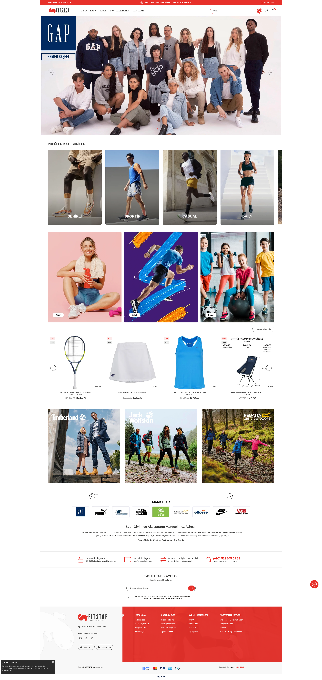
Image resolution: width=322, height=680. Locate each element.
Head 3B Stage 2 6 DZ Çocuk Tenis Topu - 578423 (190, 393)
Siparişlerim (193, 631)
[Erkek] (161, 277)
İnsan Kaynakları (142, 624)
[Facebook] (86, 638)
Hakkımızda (140, 620)
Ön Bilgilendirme (168, 624)
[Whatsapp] (91, 638)
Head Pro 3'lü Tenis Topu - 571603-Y (133, 392)
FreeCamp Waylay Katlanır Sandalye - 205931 (75, 393)
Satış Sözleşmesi (168, 628)
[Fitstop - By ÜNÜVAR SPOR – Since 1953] (59, 10)
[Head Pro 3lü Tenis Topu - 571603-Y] (133, 362)
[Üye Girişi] (267, 10)
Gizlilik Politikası (167, 620)
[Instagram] (80, 638)
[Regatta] (237, 446)
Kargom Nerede (226, 624)
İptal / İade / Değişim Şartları (231, 620)
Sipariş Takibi (269, 2)
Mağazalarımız (141, 628)
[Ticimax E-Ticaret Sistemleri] (161, 677)
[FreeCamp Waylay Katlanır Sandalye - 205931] (75, 362)
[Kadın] (85, 277)
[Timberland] (84, 446)
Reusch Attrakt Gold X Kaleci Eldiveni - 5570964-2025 (247, 393)
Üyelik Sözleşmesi (168, 631)
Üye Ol (191, 620)
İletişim (223, 628)
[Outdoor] (161, 75)
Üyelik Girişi (193, 624)
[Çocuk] (237, 277)
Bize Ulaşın (140, 631)
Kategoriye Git (263, 329)
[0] (273, 10)
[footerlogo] (92, 617)
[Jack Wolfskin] (161, 446)
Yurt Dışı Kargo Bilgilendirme (232, 631)
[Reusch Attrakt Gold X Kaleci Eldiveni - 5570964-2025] (247, 362)
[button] (157, 128)
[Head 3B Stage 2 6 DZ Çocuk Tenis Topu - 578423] (190, 362)
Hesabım (192, 628)
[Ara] (259, 11)
